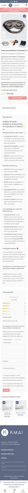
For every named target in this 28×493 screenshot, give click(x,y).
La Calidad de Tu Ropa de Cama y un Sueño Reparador (13, 470)
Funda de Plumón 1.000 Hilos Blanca (7, 414)
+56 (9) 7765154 (13, 442)
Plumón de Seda (20, 413)
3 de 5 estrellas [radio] (17, 339)
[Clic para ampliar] (3, 36)
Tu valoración (7, 342)
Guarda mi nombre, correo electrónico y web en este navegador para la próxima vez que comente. (14, 378)
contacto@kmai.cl (14, 444)
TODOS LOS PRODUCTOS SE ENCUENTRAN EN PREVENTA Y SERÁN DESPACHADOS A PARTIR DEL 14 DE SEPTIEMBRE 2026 (14, 10)
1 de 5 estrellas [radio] (14, 339)
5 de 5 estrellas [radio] (20, 339)
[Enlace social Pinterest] (17, 1)
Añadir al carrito (17, 98)
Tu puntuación (7, 339)
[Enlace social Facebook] (11, 1)
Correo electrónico (9, 368)
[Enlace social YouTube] (15, 1)
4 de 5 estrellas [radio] (19, 339)
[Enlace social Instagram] (13, 1)
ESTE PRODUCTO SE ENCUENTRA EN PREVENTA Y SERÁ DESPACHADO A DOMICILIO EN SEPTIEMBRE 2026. (13, 85)
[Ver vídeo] (3, 33)
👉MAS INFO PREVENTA (9, 90)
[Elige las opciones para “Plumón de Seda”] (23, 403)
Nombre (6, 361)
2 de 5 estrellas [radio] (16, 339)
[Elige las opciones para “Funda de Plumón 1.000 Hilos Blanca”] (10, 403)
